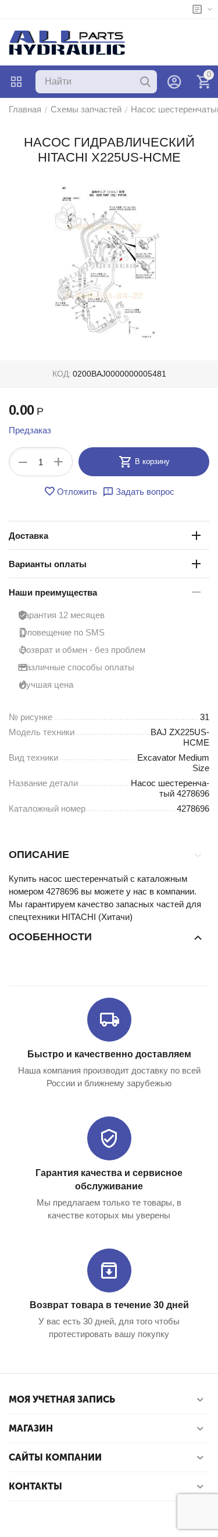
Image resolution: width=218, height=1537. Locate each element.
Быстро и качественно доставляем (109, 1054)
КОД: (61, 373)
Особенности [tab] (50, 937)
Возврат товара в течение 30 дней (109, 1305)
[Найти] (145, 81)
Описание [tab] (39, 854)
